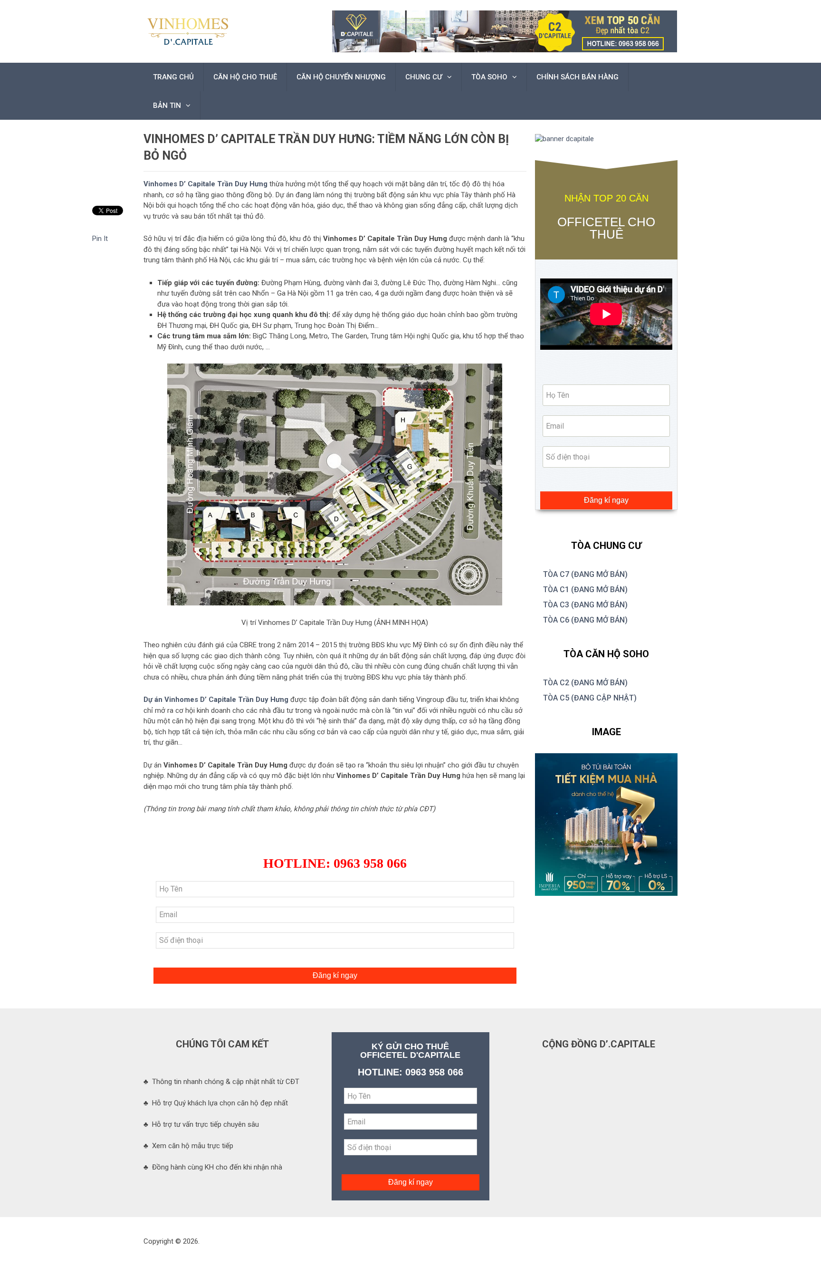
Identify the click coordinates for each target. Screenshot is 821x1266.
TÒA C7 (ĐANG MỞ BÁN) (585, 574)
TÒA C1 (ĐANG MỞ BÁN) (585, 589)
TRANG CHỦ (173, 77)
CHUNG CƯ (423, 77)
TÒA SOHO (489, 77)
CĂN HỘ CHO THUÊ (245, 77)
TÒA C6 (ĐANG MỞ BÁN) (585, 619)
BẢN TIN (167, 105)
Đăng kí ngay (335, 975)
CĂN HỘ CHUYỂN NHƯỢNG (341, 77)
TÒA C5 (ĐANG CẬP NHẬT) (590, 697)
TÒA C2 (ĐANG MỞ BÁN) (585, 682)
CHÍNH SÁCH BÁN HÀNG (577, 77)
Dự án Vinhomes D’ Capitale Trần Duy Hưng (215, 699)
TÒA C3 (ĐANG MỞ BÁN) (585, 604)
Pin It (100, 238)
